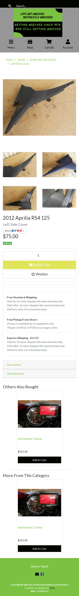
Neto (51, 588)
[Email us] (37, 574)
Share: (8, 230)
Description (14, 364)
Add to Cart (41, 265)
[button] (39, 274)
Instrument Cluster (30, 438)
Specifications (15, 373)
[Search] (10, 5)
